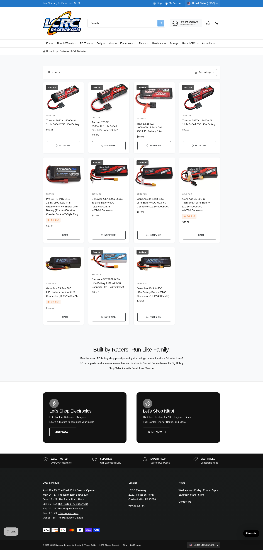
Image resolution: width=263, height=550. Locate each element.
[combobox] (126, 23)
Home (49, 51)
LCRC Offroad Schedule (109, 545)
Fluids (142, 43)
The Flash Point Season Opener (76, 490)
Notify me (64, 145)
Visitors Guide (90, 545)
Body (99, 43)
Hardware (157, 43)
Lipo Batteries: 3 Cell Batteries (70, 51)
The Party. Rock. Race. (72, 499)
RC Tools (85, 43)
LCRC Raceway (56, 545)
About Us (207, 43)
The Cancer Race (68, 513)
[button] (216, 23)
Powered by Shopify (72, 545)
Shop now (61, 432)
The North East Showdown (73, 494)
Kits (48, 43)
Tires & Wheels (65, 43)
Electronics (126, 43)
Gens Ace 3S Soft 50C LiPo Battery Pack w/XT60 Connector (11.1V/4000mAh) (153, 292)
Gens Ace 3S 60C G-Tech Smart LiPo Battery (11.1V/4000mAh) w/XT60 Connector (196, 205)
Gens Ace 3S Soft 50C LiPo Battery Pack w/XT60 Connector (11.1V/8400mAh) (62, 292)
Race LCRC (189, 43)
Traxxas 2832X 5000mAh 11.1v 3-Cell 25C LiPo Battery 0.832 (105, 126)
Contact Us (185, 501)
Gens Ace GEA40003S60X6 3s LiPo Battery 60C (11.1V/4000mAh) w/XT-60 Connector (107, 205)
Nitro (111, 43)
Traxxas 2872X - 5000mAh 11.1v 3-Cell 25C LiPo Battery (62, 122)
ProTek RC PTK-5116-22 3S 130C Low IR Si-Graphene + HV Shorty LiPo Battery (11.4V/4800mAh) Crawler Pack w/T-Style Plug (62, 207)
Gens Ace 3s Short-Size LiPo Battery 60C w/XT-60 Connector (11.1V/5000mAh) (153, 203)
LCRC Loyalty (136, 545)
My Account (175, 3)
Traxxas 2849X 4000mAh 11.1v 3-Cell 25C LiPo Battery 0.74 (149, 127)
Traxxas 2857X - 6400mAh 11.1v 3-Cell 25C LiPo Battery (199, 122)
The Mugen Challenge (70, 508)
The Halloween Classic (70, 517)
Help (159, 3)
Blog (125, 545)
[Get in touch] (208, 23)
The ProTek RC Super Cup (73, 504)
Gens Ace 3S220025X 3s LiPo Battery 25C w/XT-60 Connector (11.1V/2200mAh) (108, 283)
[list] (131, 461)
